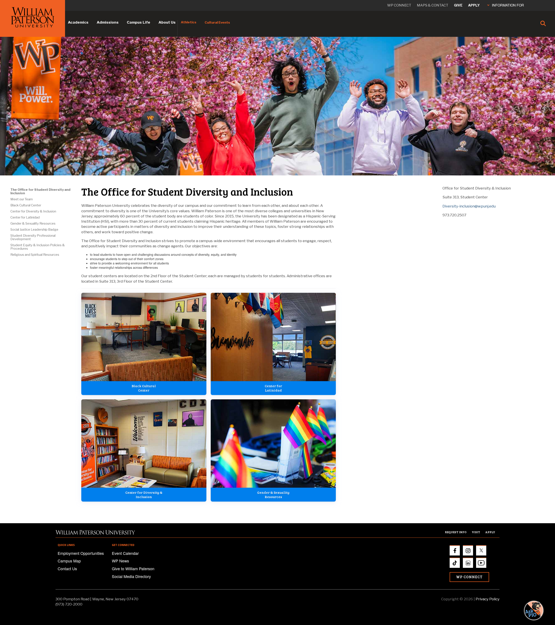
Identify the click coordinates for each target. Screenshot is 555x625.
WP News (120, 560)
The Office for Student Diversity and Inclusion (40, 191)
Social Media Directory (131, 576)
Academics (78, 22)
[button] (538, 610)
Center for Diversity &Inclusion (143, 494)
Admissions (108, 22)
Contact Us (67, 568)
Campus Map (69, 560)
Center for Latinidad (25, 217)
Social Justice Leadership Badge (34, 229)
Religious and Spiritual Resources (34, 254)
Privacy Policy (488, 599)
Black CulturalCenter (144, 388)
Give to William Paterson (133, 568)
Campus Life (138, 22)
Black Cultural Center (25, 205)
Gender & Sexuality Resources (33, 223)
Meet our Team (21, 199)
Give (458, 5)
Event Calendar (125, 553)
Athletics (188, 22)
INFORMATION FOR (508, 5)
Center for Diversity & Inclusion (33, 211)
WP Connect (469, 576)
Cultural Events (217, 22)
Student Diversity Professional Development (33, 237)
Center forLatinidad (273, 388)
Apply (474, 5)
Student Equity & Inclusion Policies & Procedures (37, 246)
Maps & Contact (432, 5)
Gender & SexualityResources (273, 494)
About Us (167, 22)
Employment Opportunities (81, 553)
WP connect (399, 5)
